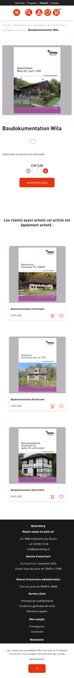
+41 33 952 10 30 (38, 544)
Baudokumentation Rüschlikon (27, 489)
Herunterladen (37, 182)
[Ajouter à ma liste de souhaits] (61, 316)
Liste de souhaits (47, 12)
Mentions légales (37, 611)
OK (37, 668)
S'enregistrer (37, 626)
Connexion (37, 631)
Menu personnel (39, 12)
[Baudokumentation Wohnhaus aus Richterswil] (37, 392)
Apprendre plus (37, 658)
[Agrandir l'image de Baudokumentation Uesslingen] (37, 301)
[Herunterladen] (52, 316)
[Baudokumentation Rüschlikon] (37, 482)
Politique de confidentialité (37, 600)
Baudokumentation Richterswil (28, 399)
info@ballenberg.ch (38, 549)
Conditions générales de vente (37, 606)
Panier (59, 10)
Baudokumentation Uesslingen (27, 308)
